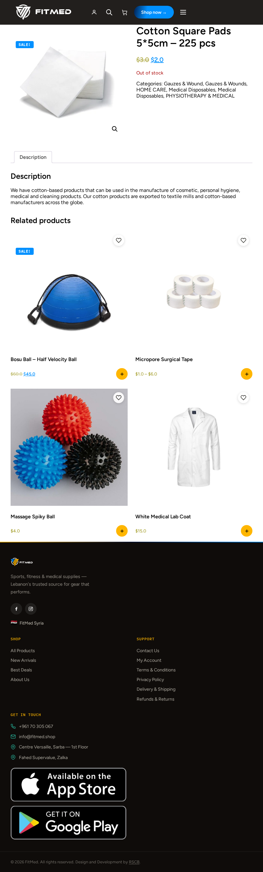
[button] (115, 129)
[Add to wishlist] (118, 240)
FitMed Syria (27, 623)
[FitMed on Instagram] (31, 609)
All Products (23, 650)
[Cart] (125, 12)
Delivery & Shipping (156, 689)
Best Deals (21, 670)
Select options (122, 374)
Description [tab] (33, 157)
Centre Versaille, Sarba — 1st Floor (53, 747)
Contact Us (148, 650)
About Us (20, 679)
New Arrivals (23, 660)
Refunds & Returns (155, 699)
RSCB (134, 861)
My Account (149, 660)
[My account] (94, 12)
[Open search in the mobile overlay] (109, 12)
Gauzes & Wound (183, 84)
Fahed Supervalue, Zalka (43, 757)
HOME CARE (151, 90)
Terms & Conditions (156, 670)
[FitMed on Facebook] (16, 609)
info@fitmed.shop (37, 736)
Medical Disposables (192, 90)
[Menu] (183, 12)
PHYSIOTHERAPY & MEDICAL (200, 96)
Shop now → (154, 12)
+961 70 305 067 (36, 726)
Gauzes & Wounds (225, 84)
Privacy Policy (150, 679)
